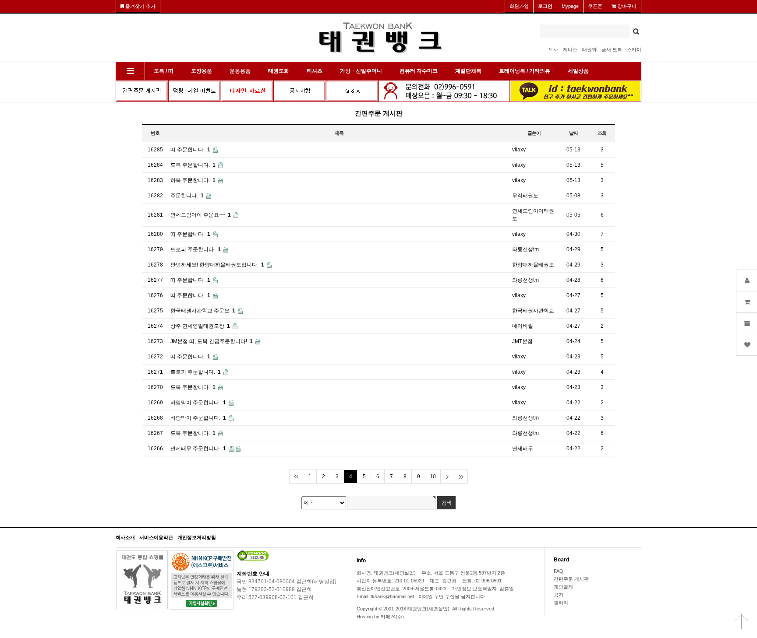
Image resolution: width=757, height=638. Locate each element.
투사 (553, 49)
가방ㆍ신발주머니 (361, 71)
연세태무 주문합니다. (198, 448)
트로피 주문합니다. (195, 249)
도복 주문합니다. (193, 165)
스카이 (634, 49)
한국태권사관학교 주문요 (202, 311)
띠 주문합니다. (190, 150)
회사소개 (125, 537)
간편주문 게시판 (571, 579)
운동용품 (240, 71)
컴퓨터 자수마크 (419, 71)
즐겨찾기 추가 (140, 6)
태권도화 (278, 71)
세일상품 (578, 71)
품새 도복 (611, 49)
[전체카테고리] (130, 71)
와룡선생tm (525, 249)
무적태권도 (525, 196)
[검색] (636, 31)
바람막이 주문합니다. (198, 403)
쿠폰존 (595, 6)
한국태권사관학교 (533, 311)
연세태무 (522, 448)
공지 (558, 594)
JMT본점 (522, 341)
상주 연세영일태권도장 (200, 326)
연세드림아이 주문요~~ (200, 215)
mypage (570, 6)
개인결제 (563, 586)
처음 (296, 476)
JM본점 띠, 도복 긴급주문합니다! (211, 341)
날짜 (573, 133)
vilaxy (519, 150)
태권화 (589, 49)
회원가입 (519, 6)
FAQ (558, 571)
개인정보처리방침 (196, 537)
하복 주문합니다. (193, 180)
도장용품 (201, 71)
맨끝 (460, 476)
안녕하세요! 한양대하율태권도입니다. (217, 265)
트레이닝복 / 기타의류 (524, 71)
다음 (447, 476)
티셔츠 (314, 71)
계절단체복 (468, 71)
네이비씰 (522, 326)
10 (433, 476)
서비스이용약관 (156, 537)
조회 (602, 133)
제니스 (570, 49)
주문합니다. (187, 196)
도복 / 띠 (163, 71)
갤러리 (561, 602)
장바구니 (626, 6)
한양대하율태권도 (533, 265)
